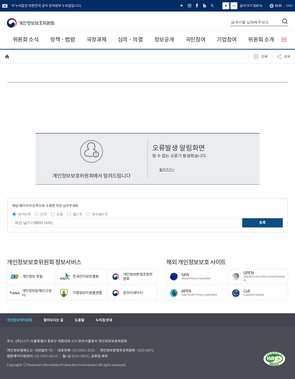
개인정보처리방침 (19, 320)
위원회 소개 (261, 39)
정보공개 (164, 39)
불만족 (77, 214)
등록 (262, 222)
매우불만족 (100, 214)
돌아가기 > (166, 169)
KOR (278, 5)
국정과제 (96, 39)
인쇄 (264, 56)
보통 (59, 214)
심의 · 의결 (130, 39)
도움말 (79, 320)
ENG (289, 5)
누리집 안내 (104, 320)
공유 (287, 56)
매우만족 (24, 214)
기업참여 (227, 39)
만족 (43, 214)
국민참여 (196, 39)
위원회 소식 (26, 39)
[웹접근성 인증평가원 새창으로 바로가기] (274, 359)
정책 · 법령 (62, 39)
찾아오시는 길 (53, 320)
